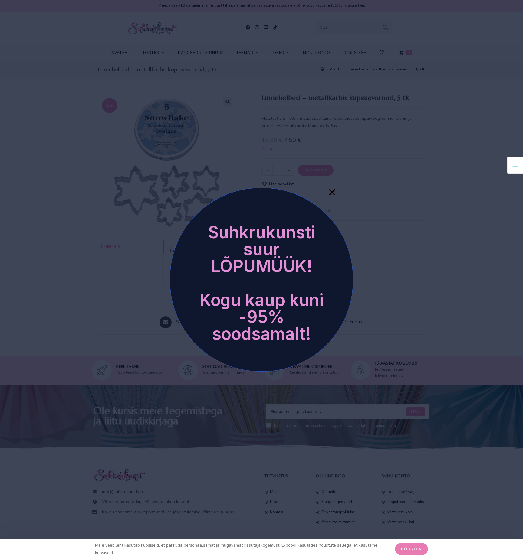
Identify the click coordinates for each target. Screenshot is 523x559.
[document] (261, 279)
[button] (332, 192)
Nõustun (411, 549)
